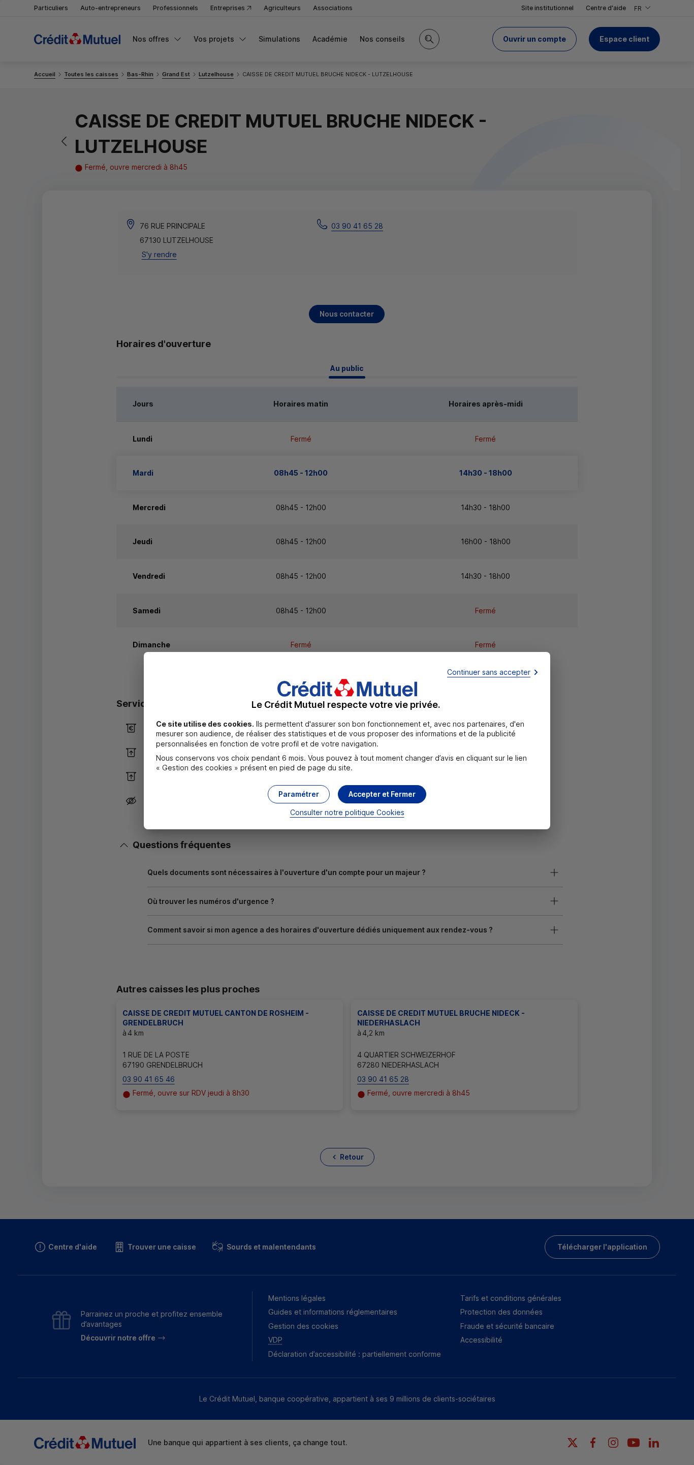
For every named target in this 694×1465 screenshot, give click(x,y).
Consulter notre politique (347, 812)
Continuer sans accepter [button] (488, 672)
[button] (382, 794)
